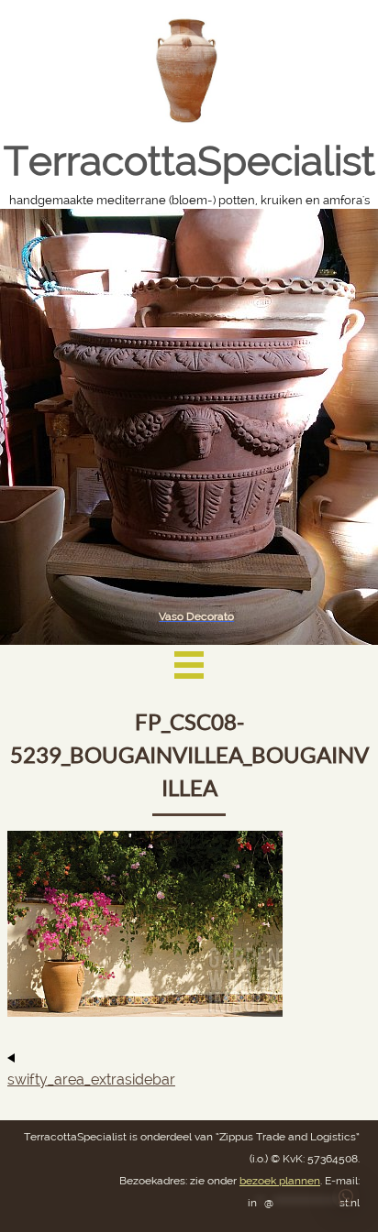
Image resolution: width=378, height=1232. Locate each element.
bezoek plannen (279, 1180)
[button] (346, 1196)
